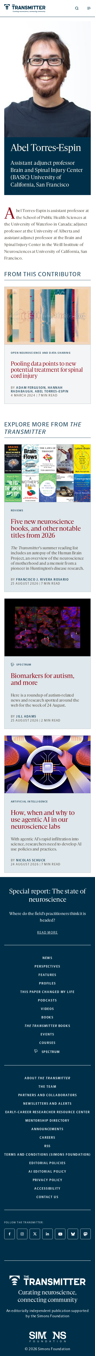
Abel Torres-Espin (51, 391)
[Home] (48, 1280)
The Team (47, 1087)
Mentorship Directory (47, 1120)
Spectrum (24, 664)
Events (47, 1034)
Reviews (17, 510)
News (47, 958)
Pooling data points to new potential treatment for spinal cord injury (47, 370)
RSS (47, 1146)
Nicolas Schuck (31, 860)
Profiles (47, 983)
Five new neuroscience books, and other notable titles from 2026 (46, 529)
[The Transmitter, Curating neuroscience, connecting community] (24, 8)
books (47, 1026)
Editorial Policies (47, 1163)
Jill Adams (26, 716)
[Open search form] (77, 8)
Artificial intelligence (29, 801)
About (47, 1078)
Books (47, 1017)
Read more (47, 932)
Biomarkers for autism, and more (42, 680)
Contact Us (47, 1197)
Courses (47, 1043)
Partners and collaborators (47, 1095)
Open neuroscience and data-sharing (41, 353)
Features (47, 975)
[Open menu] (89, 8)
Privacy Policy (48, 1180)
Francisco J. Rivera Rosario (42, 579)
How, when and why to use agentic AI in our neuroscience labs (43, 820)
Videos (47, 1009)
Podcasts (47, 1000)
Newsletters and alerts (47, 1103)
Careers (47, 1137)
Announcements (47, 1129)
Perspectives (47, 966)
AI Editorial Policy (47, 1171)
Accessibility (47, 1188)
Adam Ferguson (31, 388)
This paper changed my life (47, 992)
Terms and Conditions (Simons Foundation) (47, 1154)
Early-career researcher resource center (47, 1112)
